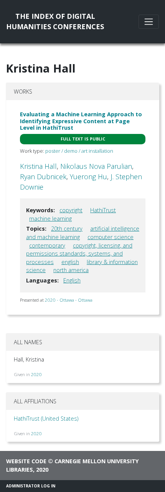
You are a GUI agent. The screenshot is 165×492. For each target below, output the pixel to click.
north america (71, 270)
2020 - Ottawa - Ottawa (68, 300)
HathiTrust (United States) (46, 418)
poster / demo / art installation (79, 150)
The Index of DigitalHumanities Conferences (55, 21)
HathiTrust (103, 210)
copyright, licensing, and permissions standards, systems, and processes (79, 254)
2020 (36, 374)
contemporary (47, 245)
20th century (66, 228)
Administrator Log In (30, 486)
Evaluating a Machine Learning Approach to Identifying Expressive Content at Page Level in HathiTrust (81, 121)
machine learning (50, 218)
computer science (110, 237)
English (72, 280)
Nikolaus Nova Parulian (96, 166)
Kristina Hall (38, 166)
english (70, 262)
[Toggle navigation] (149, 22)
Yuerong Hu (88, 176)
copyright (70, 210)
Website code (26, 461)
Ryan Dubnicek (43, 176)
